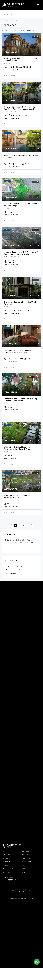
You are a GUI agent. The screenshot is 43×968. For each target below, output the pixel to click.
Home (6, 20)
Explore (24, 865)
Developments (27, 862)
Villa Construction (9, 865)
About (5, 851)
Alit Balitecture (10, 75)
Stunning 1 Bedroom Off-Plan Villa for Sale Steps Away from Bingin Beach (20, 108)
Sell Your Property (9, 854)
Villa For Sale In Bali (14, 566)
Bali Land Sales (8, 869)
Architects (25, 851)
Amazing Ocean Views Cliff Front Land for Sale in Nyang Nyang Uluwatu (21, 253)
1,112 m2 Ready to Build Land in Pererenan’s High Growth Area (17, 448)
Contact (5, 858)
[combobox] (15, 30)
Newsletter (25, 854)
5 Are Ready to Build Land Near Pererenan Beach (17, 496)
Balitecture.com (8, 872)
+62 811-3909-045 (10, 880)
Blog (23, 869)
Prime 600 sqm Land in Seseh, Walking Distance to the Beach (20, 400)
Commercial (11, 573)
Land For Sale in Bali (14, 570)
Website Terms (27, 858)
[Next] (27, 525)
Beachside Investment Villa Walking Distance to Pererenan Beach (19, 351)
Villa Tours (6, 862)
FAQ (23, 872)
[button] (37, 5)
